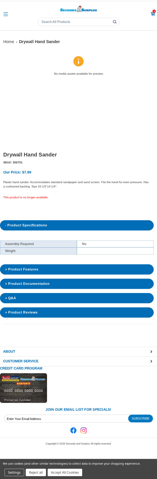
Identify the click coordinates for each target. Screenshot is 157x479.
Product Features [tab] (23, 269)
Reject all (36, 472)
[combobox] (78, 22)
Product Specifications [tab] (27, 225)
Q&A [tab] (12, 298)
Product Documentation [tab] (29, 283)
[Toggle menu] (5, 14)
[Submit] (115, 21)
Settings (14, 472)
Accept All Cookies (65, 472)
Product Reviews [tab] (23, 312)
